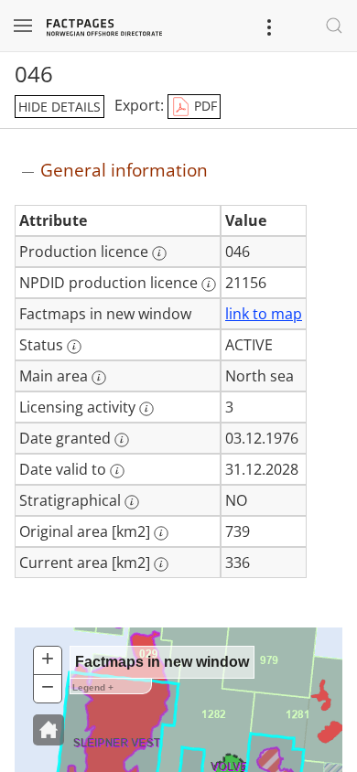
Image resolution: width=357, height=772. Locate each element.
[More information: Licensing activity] (146, 409)
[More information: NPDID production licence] (208, 284)
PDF (203, 105)
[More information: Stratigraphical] (131, 502)
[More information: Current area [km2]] (161, 564)
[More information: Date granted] (121, 440)
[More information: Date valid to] (117, 471)
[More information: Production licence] (159, 253)
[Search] (334, 25)
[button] (48, 729)
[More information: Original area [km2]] (161, 533)
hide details (59, 106)
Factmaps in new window (162, 662)
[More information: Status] (74, 346)
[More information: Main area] (99, 377)
